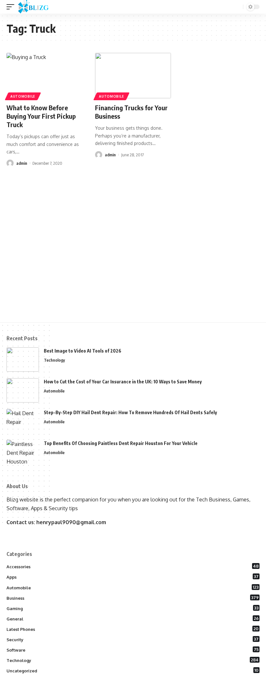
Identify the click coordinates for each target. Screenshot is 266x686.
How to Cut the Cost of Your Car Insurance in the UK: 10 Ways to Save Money (123, 381)
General (132, 618)
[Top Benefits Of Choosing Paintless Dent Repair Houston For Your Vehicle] (22, 452)
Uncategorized (132, 670)
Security (132, 639)
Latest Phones (132, 629)
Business (132, 598)
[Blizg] (38, 7)
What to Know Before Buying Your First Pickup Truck (41, 115)
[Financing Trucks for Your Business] (133, 75)
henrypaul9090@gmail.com (71, 522)
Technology (54, 360)
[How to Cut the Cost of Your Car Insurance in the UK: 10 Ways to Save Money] (22, 390)
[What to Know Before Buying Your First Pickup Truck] (44, 75)
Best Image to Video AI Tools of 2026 (82, 351)
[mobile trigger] (12, 7)
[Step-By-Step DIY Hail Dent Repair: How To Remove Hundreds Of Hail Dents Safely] (22, 421)
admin (21, 163)
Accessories (132, 566)
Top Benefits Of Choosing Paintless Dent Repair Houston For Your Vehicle (121, 443)
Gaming (132, 608)
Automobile (22, 96)
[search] (237, 7)
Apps (132, 577)
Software (132, 650)
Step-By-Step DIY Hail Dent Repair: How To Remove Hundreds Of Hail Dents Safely (130, 412)
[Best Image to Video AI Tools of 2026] (22, 359)
